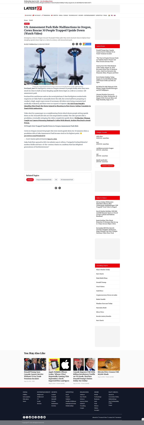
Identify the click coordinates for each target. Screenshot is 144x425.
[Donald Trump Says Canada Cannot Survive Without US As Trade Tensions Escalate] (35, 370)
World (96, 394)
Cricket (53, 394)
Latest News (100, 46)
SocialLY (96, 410)
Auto (95, 401)
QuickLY (82, 403)
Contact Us (111, 417)
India (25, 392)
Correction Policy (114, 397)
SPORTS (80, 15)
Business (96, 399)
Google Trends (101, 132)
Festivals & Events (71, 403)
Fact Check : (113, 392)
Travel (67, 397)
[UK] (114, 15)
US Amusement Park (67, 179)
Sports (54, 392)
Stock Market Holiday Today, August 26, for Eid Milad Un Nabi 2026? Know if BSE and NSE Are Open (71, 2)
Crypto (55, 15)
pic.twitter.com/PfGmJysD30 (34, 136)
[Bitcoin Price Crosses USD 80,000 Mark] (109, 370)
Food (67, 394)
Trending (47, 15)
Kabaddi (53, 399)
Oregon (30, 179)
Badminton (54, 403)
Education (26, 399)
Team (110, 405)
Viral (95, 403)
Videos (96, 408)
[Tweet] (59, 188)
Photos (96, 406)
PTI (27, 44)
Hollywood (40, 397)
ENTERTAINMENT (89, 15)
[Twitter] (27, 417)
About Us (111, 394)
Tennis (53, 401)
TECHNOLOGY (73, 15)
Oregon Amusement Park (43, 179)
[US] (112, 15)
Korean (39, 403)
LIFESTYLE (99, 15)
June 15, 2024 (52, 139)
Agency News (84, 401)
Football (53, 397)
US (56, 179)
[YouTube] (33, 417)
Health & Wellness (71, 401)
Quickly (29, 15)
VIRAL (105, 15)
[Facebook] (24, 417)
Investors (118, 417)
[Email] (44, 417)
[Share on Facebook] (56, 188)
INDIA (61, 15)
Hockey (53, 406)
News (24, 401)
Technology (97, 397)
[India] (109, 15)
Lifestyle (70, 392)
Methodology (112, 399)
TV (38, 399)
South (38, 401)
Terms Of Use (103, 417)
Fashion (68, 399)
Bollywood (40, 394)
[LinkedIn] (38, 417)
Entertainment (43, 392)
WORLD (65, 15)
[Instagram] (35, 417)
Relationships (70, 406)
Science (82, 399)
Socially (37, 15)
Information (26, 397)
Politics (25, 394)
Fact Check (83, 397)
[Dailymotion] (30, 417)
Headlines (84, 392)
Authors (82, 394)
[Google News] (41, 417)
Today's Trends (107, 165)
